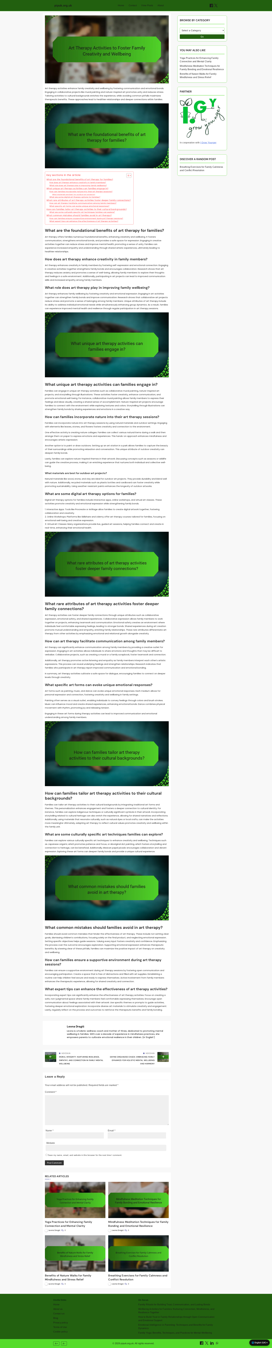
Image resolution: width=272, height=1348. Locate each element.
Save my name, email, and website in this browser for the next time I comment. (85, 1155)
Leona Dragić (76, 1026)
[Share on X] (207, 1344)
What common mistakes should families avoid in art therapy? (79, 215)
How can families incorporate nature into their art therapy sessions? (80, 191)
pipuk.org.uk (63, 5)
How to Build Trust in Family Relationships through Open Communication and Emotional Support (176, 1319)
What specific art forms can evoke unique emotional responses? (79, 206)
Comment (51, 1092)
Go (202, 36)
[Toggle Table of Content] (127, 175)
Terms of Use (60, 1327)
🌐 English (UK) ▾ (259, 1342)
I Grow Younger (208, 142)
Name (49, 1130)
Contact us (58, 1313)
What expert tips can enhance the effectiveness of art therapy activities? (83, 221)
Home (121, 5)
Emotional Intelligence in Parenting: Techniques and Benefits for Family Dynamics (175, 1326)
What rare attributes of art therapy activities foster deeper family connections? (88, 200)
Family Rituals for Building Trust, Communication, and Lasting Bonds (174, 1304)
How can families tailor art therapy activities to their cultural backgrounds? (86, 209)
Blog (55, 1318)
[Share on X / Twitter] (216, 5)
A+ (56, 1343)
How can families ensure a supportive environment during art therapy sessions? (86, 218)
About (161, 5)
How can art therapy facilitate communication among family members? (82, 203)
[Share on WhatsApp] (217, 1344)
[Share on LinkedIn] (212, 1344)
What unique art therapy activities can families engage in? (77, 188)
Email (111, 1130)
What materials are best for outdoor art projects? (73, 194)
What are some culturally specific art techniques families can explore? (82, 212)
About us (57, 1309)
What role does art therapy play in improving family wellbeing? (78, 185)
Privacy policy (60, 1322)
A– (64, 1343)
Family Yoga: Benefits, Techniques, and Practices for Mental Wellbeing (175, 1333)
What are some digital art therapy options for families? (74, 197)
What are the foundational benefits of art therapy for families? (79, 179)
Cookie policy (60, 1331)
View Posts (147, 5)
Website (50, 1143)
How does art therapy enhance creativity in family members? (77, 182)
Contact (133, 5)
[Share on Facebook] (211, 5)
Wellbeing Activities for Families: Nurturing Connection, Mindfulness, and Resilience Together (176, 1311)
